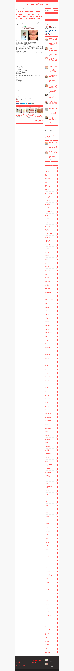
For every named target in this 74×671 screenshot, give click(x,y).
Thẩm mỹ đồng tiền (51, 376)
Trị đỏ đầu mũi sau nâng (51, 468)
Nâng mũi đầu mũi (51, 306)
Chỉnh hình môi (51, 215)
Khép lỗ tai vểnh (51, 258)
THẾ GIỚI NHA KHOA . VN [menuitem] (45, 0)
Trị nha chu (51, 519)
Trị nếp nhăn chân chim (51, 513)
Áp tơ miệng (51, 167)
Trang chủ (46, 133)
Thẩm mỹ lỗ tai (51, 380)
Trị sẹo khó (51, 548)
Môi (51, 295)
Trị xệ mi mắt (51, 618)
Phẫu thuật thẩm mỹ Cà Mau (51, 328)
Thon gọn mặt (51, 425)
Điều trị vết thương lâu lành (51, 233)
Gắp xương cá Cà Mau (51, 237)
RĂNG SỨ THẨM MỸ (53, 135)
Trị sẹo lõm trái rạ (51, 574)
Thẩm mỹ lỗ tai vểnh (51, 383)
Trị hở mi (51, 480)
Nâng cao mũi (51, 300)
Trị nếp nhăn (51, 512)
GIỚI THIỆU (46, 134)
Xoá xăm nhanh (51, 649)
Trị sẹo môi (51, 578)
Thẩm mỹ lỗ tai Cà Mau (51, 381)
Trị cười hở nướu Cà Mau (51, 458)
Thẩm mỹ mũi (51, 391)
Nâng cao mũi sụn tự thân (51, 302)
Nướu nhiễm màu (51, 321)
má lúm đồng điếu (51, 288)
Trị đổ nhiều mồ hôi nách (51, 472)
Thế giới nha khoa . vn (51, 416)
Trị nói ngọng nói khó (51, 535)
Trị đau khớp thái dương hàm (51, 464)
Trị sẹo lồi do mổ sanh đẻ (51, 556)
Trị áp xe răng (51, 450)
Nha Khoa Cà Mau (51, 313)
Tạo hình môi (51, 351)
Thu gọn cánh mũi (51, 432)
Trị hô (51, 479)
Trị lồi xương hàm (51, 497)
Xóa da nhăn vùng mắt (51, 644)
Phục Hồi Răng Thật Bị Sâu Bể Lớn (51, 335)
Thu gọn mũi (51, 443)
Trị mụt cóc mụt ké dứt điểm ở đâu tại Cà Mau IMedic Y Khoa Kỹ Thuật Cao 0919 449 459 (20, 114)
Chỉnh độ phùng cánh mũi (51, 201)
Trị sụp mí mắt (51, 601)
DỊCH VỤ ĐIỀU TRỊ (53, 134)
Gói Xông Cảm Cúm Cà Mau (51, 244)
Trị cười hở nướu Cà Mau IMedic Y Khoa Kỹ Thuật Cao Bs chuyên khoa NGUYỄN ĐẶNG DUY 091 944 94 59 (30, 115)
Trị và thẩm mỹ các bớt (51, 615)
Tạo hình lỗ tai (51, 350)
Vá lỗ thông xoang (51, 633)
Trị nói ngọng (51, 534)
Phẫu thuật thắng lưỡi (51, 333)
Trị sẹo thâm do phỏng (51, 590)
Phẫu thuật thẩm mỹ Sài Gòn (51, 332)
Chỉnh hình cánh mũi (51, 208)
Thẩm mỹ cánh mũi (51, 372)
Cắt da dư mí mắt (51, 181)
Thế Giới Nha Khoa (51, 414)
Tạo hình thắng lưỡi (51, 362)
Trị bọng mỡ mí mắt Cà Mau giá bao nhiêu (51, 453)
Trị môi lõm (51, 501)
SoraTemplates (21, 669)
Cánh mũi (51, 174)
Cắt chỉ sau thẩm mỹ (51, 178)
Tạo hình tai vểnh (51, 358)
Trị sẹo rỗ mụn (51, 589)
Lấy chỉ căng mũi (51, 263)
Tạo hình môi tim (51, 355)
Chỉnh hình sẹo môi (51, 219)
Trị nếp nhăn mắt (51, 516)
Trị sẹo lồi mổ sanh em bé (51, 560)
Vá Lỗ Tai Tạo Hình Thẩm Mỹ (51, 630)
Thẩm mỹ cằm (51, 369)
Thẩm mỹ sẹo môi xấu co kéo (51, 403)
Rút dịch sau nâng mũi (51, 336)
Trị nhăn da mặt (51, 524)
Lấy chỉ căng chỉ (51, 262)
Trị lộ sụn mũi (51, 494)
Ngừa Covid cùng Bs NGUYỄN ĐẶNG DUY (51, 311)
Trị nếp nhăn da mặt (51, 515)
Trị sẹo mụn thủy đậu (51, 582)
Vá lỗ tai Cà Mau (51, 626)
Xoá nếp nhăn (51, 645)
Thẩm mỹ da (51, 373)
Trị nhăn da (51, 520)
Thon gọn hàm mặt (51, 424)
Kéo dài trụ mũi (51, 252)
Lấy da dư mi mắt (51, 267)
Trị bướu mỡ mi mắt (51, 454)
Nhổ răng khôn (51, 317)
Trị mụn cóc (51, 505)
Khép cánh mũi (51, 255)
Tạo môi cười (51, 365)
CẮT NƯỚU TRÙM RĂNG (48, 137)
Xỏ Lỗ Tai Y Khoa (51, 641)
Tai (51, 343)
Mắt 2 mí (51, 291)
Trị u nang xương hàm (51, 612)
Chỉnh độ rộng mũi (51, 203)
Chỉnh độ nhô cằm (51, 200)
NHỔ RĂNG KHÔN (47, 135)
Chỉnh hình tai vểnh (51, 223)
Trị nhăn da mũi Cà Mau (51, 526)
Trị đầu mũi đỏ (51, 465)
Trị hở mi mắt (51, 482)
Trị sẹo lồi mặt (51, 559)
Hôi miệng (51, 247)
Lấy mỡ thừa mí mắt (51, 281)
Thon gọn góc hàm (51, 421)
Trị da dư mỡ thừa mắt (51, 460)
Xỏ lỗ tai (51, 640)
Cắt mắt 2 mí (51, 185)
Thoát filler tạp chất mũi (51, 420)
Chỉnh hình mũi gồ (51, 218)
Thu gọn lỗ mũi (51, 435)
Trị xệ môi (51, 619)
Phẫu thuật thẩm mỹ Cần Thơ (51, 329)
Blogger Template (29, 669)
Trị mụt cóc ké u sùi (51, 508)
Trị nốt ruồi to (51, 537)
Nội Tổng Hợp (18, 662)
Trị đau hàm (51, 461)
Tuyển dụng (52, 17)
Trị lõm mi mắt (51, 498)
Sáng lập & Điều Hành (19, 659)
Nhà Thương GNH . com (19, 667)
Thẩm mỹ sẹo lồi (51, 402)
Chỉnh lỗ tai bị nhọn (51, 226)
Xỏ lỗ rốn (51, 638)
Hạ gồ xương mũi (51, 245)
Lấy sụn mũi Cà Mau (51, 284)
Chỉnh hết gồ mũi (51, 207)
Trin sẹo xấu (51, 622)
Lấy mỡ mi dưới (51, 277)
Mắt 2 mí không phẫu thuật (51, 292)
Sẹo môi (51, 339)
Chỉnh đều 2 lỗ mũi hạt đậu (51, 197)
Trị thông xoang (51, 604)
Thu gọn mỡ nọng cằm (51, 439)
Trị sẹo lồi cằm (51, 553)
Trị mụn (51, 504)
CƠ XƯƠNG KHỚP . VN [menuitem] (53, 0)
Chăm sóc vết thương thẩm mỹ (51, 193)
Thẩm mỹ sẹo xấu (51, 405)
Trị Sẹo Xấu (51, 593)
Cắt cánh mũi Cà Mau (51, 175)
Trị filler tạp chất (51, 475)
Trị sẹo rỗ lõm (51, 586)
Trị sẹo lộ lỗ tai (51, 549)
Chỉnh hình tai (51, 222)
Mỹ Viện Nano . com (53, 16)
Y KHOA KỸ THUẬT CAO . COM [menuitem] (37, 2)
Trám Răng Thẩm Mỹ (51, 446)
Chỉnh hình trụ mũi (51, 225)
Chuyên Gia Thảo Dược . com (20, 665)
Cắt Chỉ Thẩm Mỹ (51, 179)
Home (17, 8)
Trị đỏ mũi (51, 469)
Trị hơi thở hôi (51, 490)
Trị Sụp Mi (51, 597)
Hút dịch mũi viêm (51, 248)
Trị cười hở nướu (51, 457)
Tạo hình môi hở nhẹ (51, 354)
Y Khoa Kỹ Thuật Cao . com (37, 4)
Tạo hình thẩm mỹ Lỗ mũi (51, 361)
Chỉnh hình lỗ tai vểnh (51, 214)
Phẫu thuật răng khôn (51, 325)
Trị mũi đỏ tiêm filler (51, 502)
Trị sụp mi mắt (51, 600)
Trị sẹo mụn (51, 579)
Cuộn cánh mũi (51, 230)
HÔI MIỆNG (52, 138)
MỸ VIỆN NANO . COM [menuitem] (37, 0)
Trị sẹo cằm (51, 545)
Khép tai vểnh (51, 259)
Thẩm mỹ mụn (51, 392)
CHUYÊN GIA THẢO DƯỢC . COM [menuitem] (27, 2)
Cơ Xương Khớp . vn (19, 664)
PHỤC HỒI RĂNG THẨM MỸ (54, 137)
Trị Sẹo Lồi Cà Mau (51, 552)
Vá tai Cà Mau (51, 634)
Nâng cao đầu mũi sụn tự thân (51, 299)
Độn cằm (51, 234)
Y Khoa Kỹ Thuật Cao (51, 652)
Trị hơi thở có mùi (51, 487)
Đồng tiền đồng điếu (51, 236)
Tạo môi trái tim (51, 366)
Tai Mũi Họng (18, 661)
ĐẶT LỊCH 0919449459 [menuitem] (21, 0)
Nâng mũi (51, 303)
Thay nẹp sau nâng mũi (51, 413)
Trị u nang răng (51, 611)
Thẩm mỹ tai (51, 409)
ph (51, 322)
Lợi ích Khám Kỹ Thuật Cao (54, 15)
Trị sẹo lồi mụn (51, 563)
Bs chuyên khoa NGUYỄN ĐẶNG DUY (51, 168)
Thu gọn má (51, 436)
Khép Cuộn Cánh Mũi (51, 256)
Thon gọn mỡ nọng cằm (51, 428)
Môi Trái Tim (51, 296)
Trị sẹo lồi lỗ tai (51, 557)
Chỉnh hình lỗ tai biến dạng (51, 212)
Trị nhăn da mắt (51, 523)
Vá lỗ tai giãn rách (51, 627)
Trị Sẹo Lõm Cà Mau (51, 568)
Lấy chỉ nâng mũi (51, 266)
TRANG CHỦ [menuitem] (27, 0)
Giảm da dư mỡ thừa (51, 240)
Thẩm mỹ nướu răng (51, 399)
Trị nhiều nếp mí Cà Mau (51, 531)
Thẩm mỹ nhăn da (51, 395)
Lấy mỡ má (51, 274)
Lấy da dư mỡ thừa (51, 269)
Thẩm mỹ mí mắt (51, 388)
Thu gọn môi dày (51, 442)
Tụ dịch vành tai (51, 623)
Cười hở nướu (51, 229)
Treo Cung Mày (51, 449)
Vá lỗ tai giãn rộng (51, 629)
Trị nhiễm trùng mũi (51, 530)
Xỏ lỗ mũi (51, 637)
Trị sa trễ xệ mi (51, 542)
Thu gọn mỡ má (51, 438)
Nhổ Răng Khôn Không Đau (51, 318)
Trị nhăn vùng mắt (51, 527)
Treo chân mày (51, 447)
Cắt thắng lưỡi (51, 189)
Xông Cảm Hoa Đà (51, 651)
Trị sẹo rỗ (51, 585)
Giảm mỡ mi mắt (51, 241)
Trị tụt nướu (51, 607)
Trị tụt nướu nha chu (51, 608)
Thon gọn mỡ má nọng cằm (51, 427)
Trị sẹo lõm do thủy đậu (51, 571)
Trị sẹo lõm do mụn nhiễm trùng (51, 570)
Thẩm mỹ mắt (51, 387)
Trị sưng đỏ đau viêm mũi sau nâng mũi (51, 596)
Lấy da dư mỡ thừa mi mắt (51, 270)
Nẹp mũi (51, 310)
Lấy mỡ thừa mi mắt (51, 280)
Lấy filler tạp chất (51, 273)
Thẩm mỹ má (51, 384)
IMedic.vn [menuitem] (31, 0)
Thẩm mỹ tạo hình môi (51, 410)
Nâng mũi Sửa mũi (51, 307)
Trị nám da (51, 509)
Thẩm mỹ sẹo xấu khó (51, 406)
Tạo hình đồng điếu (51, 347)
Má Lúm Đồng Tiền (51, 289)
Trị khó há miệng (51, 491)
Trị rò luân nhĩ (51, 541)
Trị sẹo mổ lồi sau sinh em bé (51, 575)
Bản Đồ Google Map (33, 662)
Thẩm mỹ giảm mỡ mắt (51, 377)
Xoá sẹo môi (51, 648)
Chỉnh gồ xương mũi (51, 204)
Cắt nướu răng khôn (51, 186)
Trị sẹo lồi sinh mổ (51, 564)
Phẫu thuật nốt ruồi (51, 324)
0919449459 (39, 660)
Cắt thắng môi (51, 190)
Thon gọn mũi (51, 431)
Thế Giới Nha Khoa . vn (19, 663)
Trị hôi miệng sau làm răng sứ (51, 486)
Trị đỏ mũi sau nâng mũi (51, 471)
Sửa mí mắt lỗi (51, 340)
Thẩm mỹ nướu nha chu (51, 398)
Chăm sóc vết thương (51, 192)
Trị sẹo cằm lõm (51, 546)
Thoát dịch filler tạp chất (51, 417)
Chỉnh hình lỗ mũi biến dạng (51, 211)
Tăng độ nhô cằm (51, 344)
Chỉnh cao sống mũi (51, 196)
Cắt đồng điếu (51, 182)
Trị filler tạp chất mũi (51, 476)
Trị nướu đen (51, 538)
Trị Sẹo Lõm (51, 567)
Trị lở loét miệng (51, 493)
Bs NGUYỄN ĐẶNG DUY (51, 170)
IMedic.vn (52, 133)
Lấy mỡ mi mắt (51, 278)
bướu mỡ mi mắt (51, 171)
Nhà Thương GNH (51, 314)
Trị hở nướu (51, 483)
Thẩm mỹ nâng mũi (51, 394)
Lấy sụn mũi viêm (51, 285)
